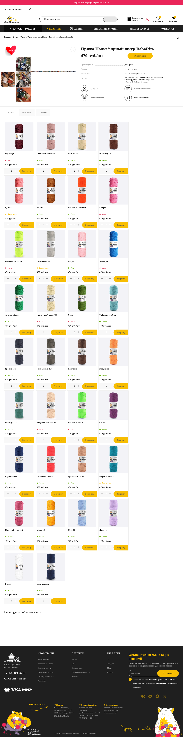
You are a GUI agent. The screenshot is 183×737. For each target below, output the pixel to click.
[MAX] (157, 696)
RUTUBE (165, 696)
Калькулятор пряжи (141, 97)
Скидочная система (45, 672)
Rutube (110, 672)
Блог (73, 664)
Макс (109, 668)
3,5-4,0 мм (94, 89)
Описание (26, 112)
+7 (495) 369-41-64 (61, 715)
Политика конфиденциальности (66, 733)
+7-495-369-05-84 (13, 9)
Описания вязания (97, 97)
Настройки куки (89, 733)
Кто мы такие (43, 659)
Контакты (42, 681)
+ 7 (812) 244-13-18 (87, 718)
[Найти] (110, 19)
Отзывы (43, 112)
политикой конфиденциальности (159, 679)
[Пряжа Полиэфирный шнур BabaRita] (26, 71)
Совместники (77, 668)
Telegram (110, 664)
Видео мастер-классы (142, 89)
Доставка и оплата (45, 668)
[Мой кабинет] (147, 19)
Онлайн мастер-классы (81, 672)
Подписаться (168, 673)
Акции (74, 659)
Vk (108, 659)
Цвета (11, 112)
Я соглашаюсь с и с (155, 683)
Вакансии (75, 676)
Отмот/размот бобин (46, 676)
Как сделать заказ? (45, 664)
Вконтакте (143, 696)
